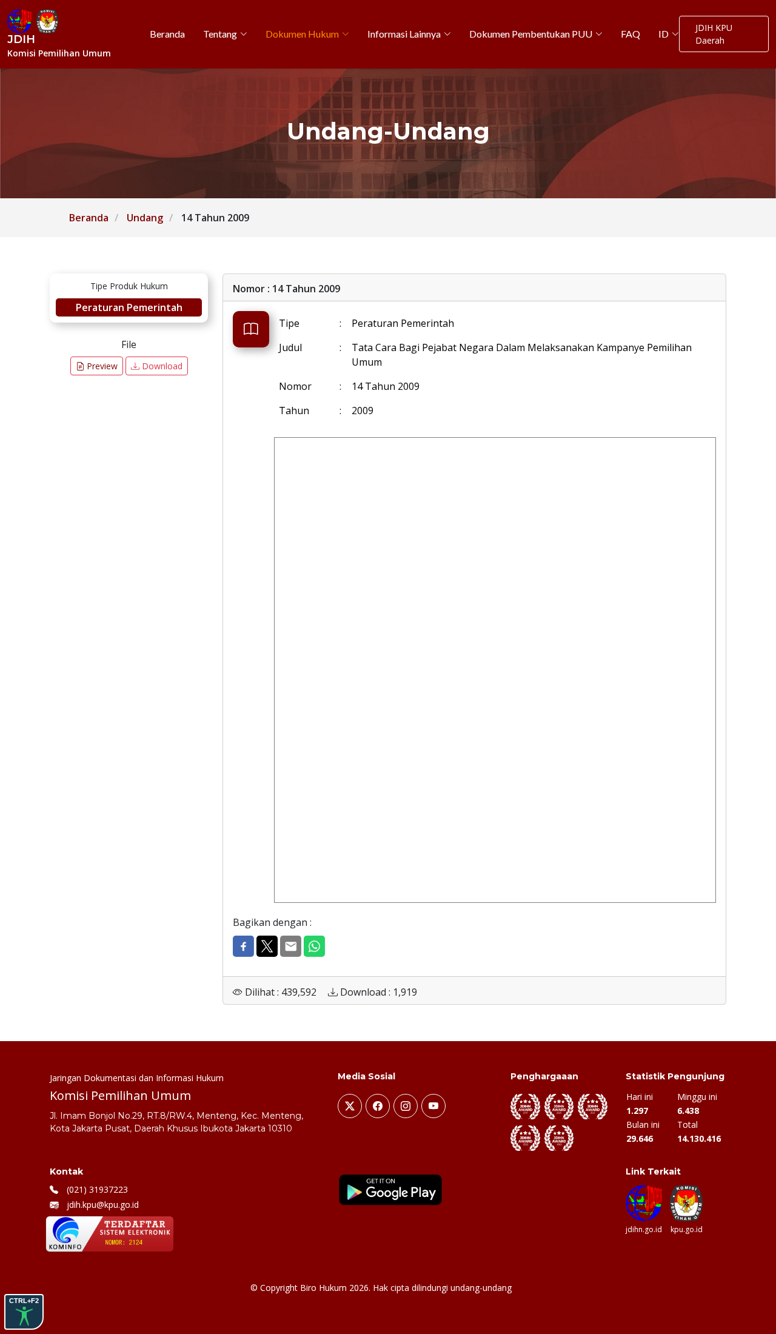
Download (160, 366)
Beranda (89, 217)
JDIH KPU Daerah (713, 34)
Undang (145, 217)
